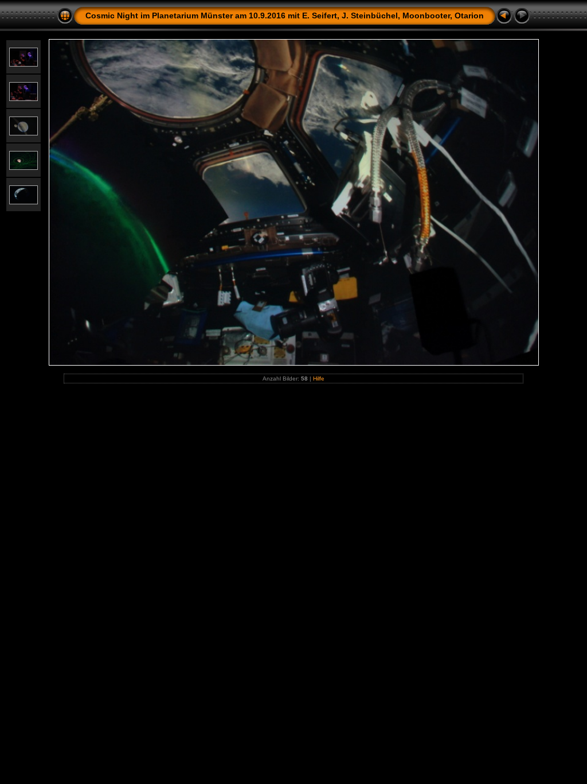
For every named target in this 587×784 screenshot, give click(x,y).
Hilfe (318, 378)
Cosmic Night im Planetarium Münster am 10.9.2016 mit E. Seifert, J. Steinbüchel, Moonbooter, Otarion (284, 15)
